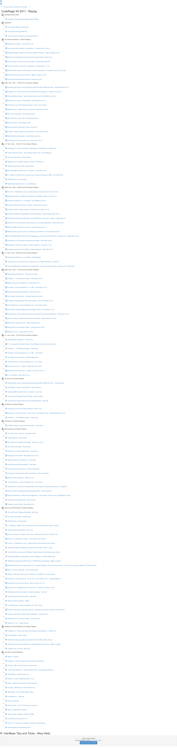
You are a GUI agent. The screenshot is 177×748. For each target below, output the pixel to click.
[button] (1, 2)
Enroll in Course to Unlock (88, 743)
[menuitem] (1, 4)
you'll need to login (96, 740)
